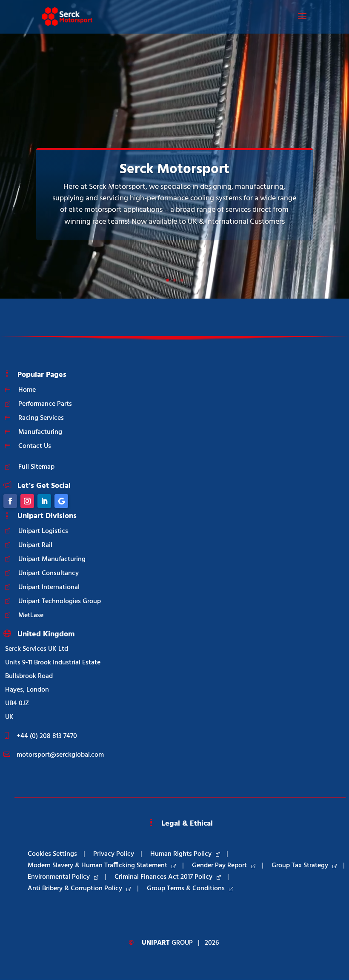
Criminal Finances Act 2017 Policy (163, 877)
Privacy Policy (113, 854)
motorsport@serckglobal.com (60, 755)
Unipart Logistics (43, 531)
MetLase (30, 615)
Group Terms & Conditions (186, 888)
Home (27, 390)
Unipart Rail (35, 545)
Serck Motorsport (174, 169)
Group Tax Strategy (300, 865)
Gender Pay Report (219, 865)
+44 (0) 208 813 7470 (47, 736)
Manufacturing (40, 432)
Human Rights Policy (181, 854)
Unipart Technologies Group (59, 601)
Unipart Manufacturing (52, 559)
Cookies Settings (52, 854)
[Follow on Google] (61, 501)
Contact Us (34, 446)
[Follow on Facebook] (10, 501)
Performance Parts (45, 404)
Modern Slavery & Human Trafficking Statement (97, 865)
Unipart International (49, 587)
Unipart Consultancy (48, 573)
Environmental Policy (59, 877)
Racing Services (41, 418)
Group (167, 943)
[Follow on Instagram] (27, 501)
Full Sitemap (36, 467)
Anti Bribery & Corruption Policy (75, 888)
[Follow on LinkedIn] (44, 501)
